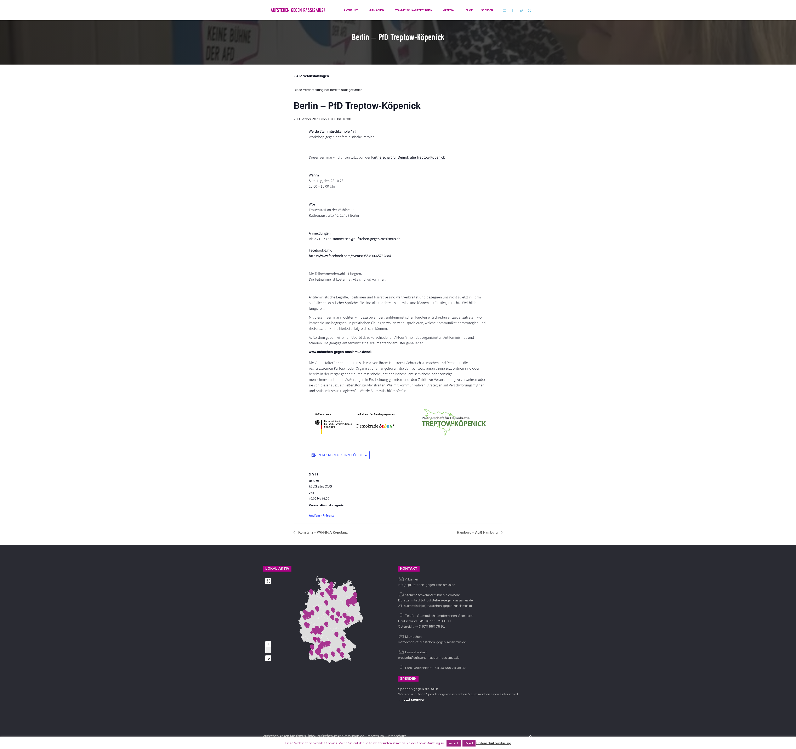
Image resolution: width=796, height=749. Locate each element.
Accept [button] (453, 743)
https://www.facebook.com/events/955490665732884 (350, 255)
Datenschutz (396, 735)
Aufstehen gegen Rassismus (284, 735)
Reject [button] (469, 743)
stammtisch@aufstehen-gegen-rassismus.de (366, 238)
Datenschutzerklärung (493, 743)
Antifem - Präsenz (321, 515)
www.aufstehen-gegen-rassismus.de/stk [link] (340, 351)
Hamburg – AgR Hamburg (478, 532)
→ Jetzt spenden (411, 699)
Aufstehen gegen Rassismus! (298, 10)
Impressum (375, 735)
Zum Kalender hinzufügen (340, 455)
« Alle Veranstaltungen (311, 75)
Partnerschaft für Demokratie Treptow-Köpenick (408, 157)
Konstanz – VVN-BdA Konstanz (322, 532)
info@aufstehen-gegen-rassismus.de (336, 735)
